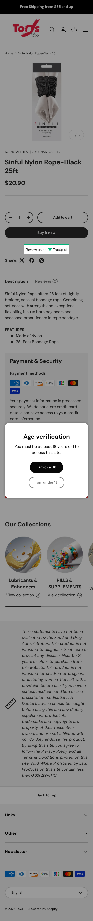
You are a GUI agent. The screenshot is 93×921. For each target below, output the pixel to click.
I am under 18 (46, 482)
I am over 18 (46, 467)
